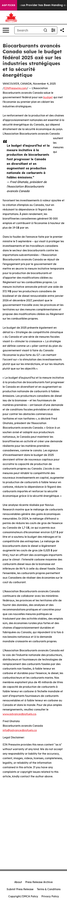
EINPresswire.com (15, 88)
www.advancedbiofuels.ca (19, 714)
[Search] (45, 30)
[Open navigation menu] (6, 30)
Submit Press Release (20, 889)
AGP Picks (8, 5)
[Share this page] (62, 30)
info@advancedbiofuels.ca (20, 730)
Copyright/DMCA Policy (23, 896)
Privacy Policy (50, 896)
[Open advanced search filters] (53, 30)
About (18, 882)
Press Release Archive (39, 882)
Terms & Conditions (48, 889)
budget (48, 97)
